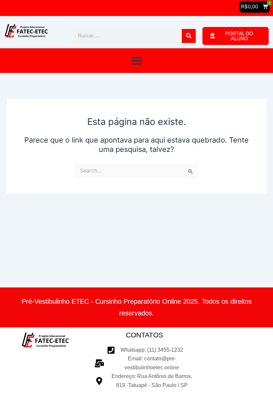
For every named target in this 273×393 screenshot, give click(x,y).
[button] (254, 7)
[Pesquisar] (189, 36)
